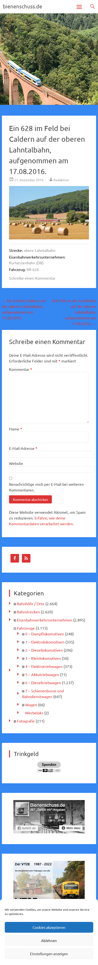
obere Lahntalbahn (39, 250)
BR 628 (33, 269)
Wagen (31, 704)
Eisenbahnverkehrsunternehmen (44, 619)
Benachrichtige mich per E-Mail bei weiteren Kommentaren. (46, 487)
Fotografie (26, 720)
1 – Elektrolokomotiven (44, 641)
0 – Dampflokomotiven (44, 633)
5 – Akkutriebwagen (42, 674)
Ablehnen (49, 940)
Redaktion (61, 180)
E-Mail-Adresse (23, 448)
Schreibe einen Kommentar (32, 278)
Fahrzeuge (26, 628)
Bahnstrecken (28, 611)
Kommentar (20, 369)
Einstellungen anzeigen (49, 953)
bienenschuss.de (22, 6)
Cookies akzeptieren (49, 927)
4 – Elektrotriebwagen (44, 666)
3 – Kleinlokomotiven (43, 658)
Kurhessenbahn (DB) (26, 262)
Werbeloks (34, 712)
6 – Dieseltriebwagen (43, 682)
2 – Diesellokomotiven (44, 650)
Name (15, 428)
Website (16, 463)
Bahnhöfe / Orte (30, 603)
